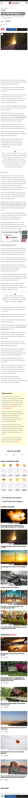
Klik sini (17, 441)
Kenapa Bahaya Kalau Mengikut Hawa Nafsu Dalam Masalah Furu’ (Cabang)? (12, 526)
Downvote (21, 454)
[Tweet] (22, 796)
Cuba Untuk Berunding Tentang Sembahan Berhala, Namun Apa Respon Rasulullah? (13, 776)
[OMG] (5, 590)
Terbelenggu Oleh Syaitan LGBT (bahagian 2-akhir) (13, 546)
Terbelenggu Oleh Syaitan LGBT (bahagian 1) (13, 567)
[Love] (2, 590)
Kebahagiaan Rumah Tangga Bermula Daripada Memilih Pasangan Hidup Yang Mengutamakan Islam (13, 679)
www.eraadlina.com (7, 408)
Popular (2, 611)
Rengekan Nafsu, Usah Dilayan (10, 587)
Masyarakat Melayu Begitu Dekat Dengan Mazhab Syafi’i (13, 704)
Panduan (10, 604)
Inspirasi (16, 523)
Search (26, 3)
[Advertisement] (14, 65)
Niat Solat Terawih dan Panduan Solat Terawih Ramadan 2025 (12, 607)
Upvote (6, 454)
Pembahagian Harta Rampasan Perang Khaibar (12, 654)
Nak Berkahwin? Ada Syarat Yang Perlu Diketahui (12, 752)
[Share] (10, 796)
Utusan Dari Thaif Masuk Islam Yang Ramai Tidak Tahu (14, 728)
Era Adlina (13, 406)
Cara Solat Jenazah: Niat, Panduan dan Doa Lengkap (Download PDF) (14, 627)
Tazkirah (11, 523)
